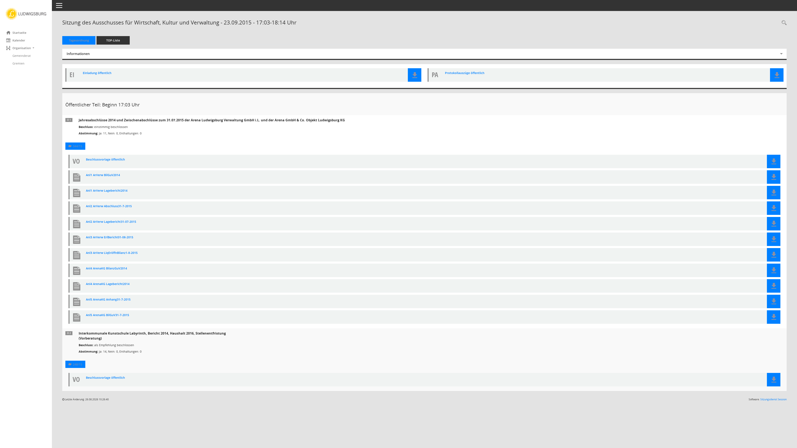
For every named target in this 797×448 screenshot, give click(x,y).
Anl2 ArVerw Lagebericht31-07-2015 (111, 222)
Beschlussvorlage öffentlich (105, 159)
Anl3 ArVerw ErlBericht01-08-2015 (109, 237)
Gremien (18, 63)
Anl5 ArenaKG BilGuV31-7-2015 (107, 315)
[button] (26, 48)
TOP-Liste (113, 40)
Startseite (19, 33)
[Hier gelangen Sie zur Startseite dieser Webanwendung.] (26, 14)
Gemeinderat (21, 56)
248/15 (77, 364)
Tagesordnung (79, 40)
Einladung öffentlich (97, 73)
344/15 (77, 146)
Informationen (78, 53)
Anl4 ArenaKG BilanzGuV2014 (106, 268)
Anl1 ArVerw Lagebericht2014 (106, 190)
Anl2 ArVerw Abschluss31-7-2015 (109, 206)
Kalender (18, 40)
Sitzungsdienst (773, 399)
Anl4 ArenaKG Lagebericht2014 (108, 284)
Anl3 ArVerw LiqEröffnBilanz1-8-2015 (112, 253)
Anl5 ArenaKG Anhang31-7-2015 (108, 299)
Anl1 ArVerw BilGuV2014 (103, 175)
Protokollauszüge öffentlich (464, 73)
